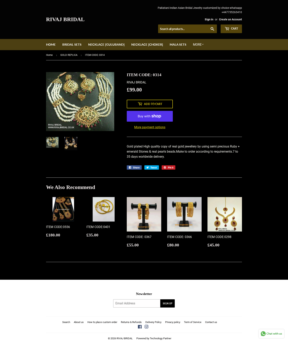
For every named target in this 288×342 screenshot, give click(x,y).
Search (66, 322)
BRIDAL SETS (72, 44)
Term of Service (192, 322)
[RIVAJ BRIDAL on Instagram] (147, 327)
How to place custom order (102, 322)
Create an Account (230, 19)
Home (51, 44)
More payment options (149, 127)
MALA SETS (178, 44)
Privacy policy (172, 322)
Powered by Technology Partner (153, 338)
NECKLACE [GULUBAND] (106, 44)
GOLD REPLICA (68, 54)
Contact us (211, 322)
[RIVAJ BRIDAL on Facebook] (140, 327)
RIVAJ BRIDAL (65, 19)
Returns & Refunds (131, 322)
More (197, 44)
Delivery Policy (153, 322)
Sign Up (167, 303)
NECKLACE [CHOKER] (147, 44)
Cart (234, 28)
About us (79, 322)
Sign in (209, 19)
